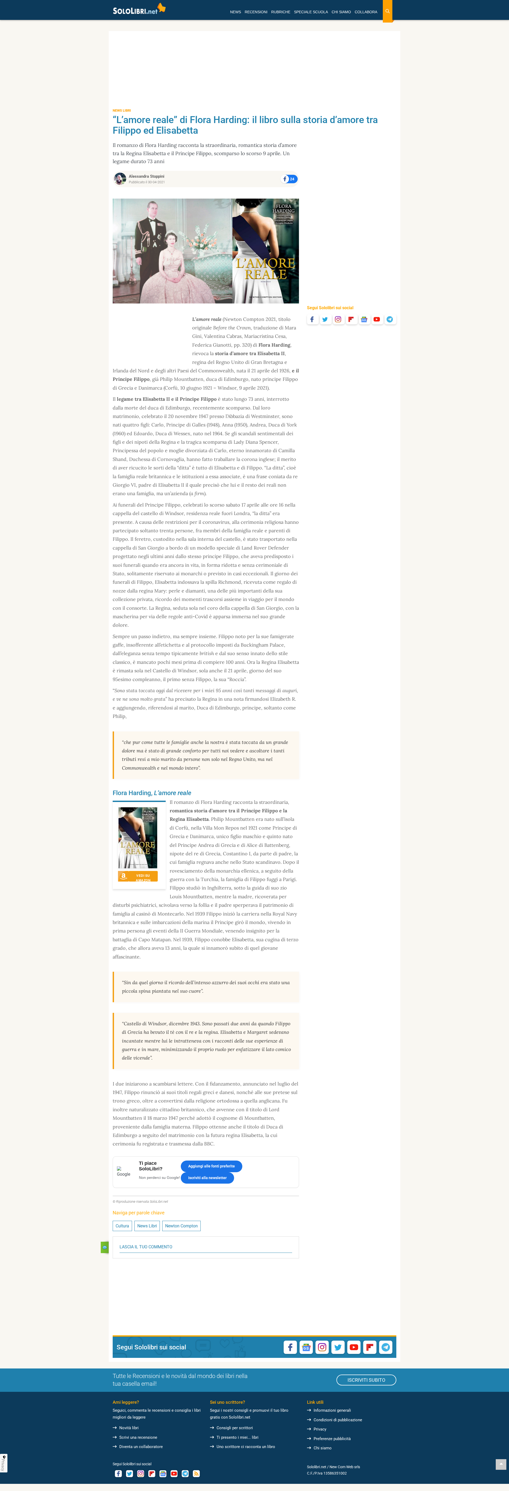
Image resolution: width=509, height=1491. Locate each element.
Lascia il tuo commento (146, 1246)
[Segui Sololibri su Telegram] (390, 319)
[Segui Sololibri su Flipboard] (352, 319)
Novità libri (129, 1427)
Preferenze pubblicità (332, 1438)
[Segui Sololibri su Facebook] (313, 319)
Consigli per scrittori (235, 1427)
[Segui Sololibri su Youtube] (377, 319)
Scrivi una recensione (138, 1437)
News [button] (235, 12)
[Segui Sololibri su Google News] (365, 319)
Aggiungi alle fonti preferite (211, 1166)
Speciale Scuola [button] (311, 12)
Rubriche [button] (280, 12)
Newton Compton (181, 1225)
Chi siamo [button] (341, 12)
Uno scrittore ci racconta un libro (246, 1446)
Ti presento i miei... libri (237, 1437)
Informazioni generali (332, 1410)
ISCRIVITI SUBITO (366, 1380)
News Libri (147, 1225)
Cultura (122, 1225)
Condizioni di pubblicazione (338, 1420)
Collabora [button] (366, 12)
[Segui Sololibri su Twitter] (326, 319)
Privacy (320, 1429)
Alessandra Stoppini (146, 176)
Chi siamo (323, 1448)
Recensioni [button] (256, 12)
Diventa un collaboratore (141, 1446)
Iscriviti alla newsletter (207, 1178)
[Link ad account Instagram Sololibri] (140, 1473)
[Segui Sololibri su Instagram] (339, 319)
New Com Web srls (345, 1467)
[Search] (387, 11)
